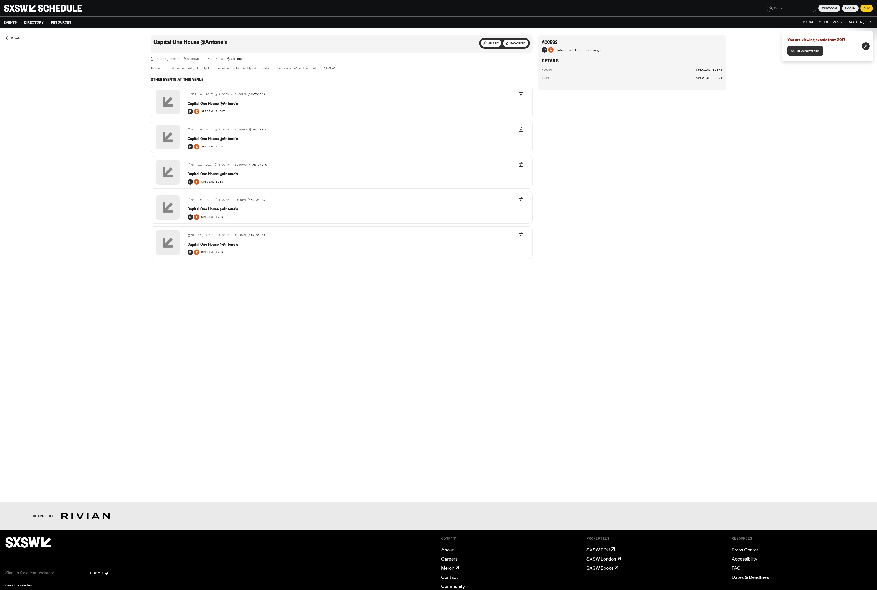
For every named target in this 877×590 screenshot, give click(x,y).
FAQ (736, 568)
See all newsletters (19, 585)
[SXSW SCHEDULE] (43, 8)
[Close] (866, 46)
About (447, 549)
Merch (447, 568)
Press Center (745, 549)
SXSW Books (599, 568)
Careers (449, 558)
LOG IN (850, 8)
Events (10, 22)
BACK (14, 38)
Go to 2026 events (805, 50)
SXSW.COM (829, 8)
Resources (61, 22)
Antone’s (239, 59)
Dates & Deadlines (750, 577)
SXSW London (601, 558)
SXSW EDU (598, 549)
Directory (34, 22)
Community (453, 586)
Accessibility (744, 558)
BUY (867, 8)
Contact (449, 577)
